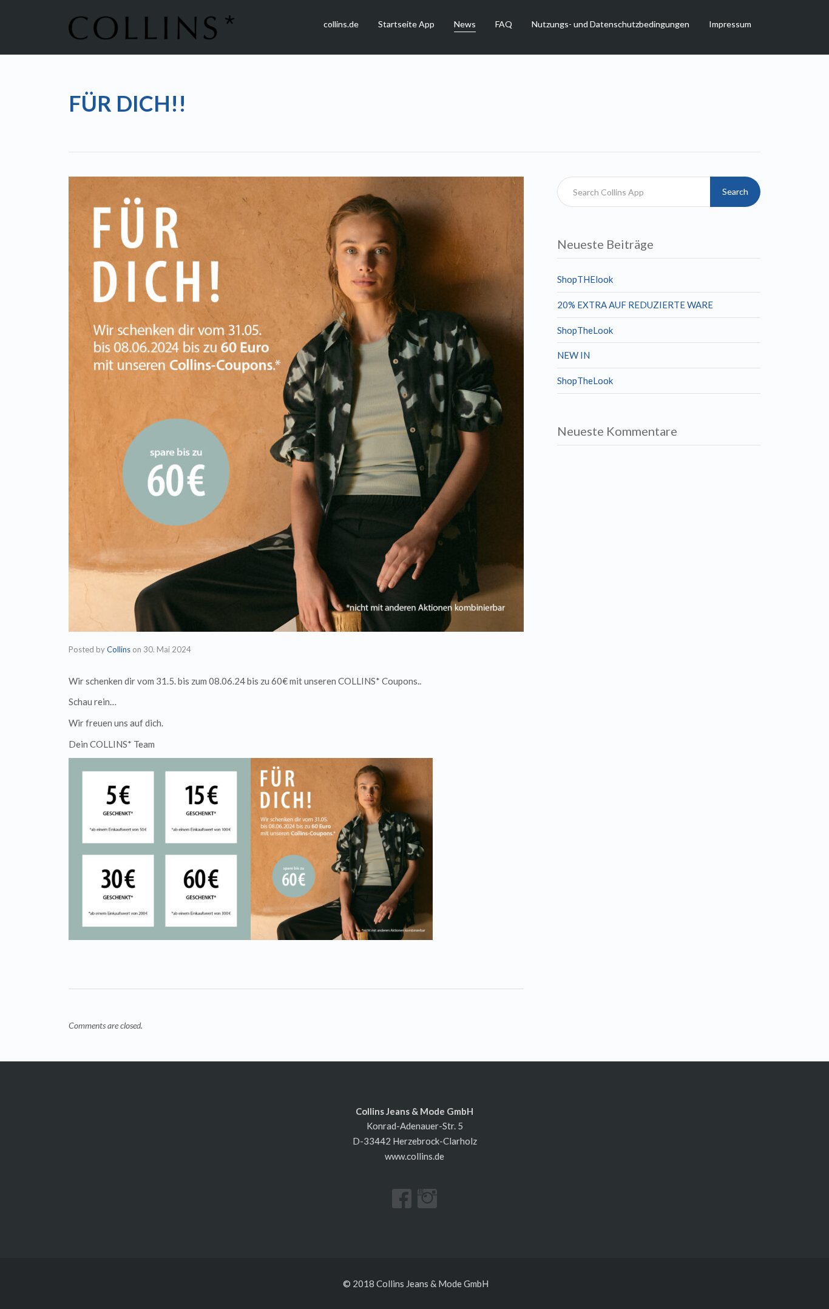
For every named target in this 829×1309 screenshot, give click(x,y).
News (465, 24)
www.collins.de (414, 1156)
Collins (118, 649)
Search (735, 191)
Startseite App (406, 24)
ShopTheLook (585, 330)
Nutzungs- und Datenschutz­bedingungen (610, 24)
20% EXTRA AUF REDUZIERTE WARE (635, 304)
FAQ (503, 24)
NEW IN (573, 355)
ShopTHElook (585, 279)
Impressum (730, 24)
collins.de (341, 24)
